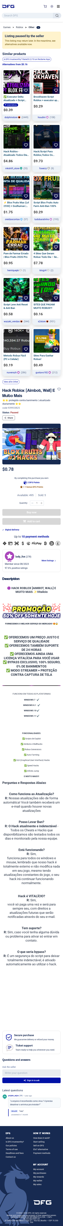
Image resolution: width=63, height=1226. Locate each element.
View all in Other (11, 382)
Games (7, 27)
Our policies (11, 1145)
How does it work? (41, 1138)
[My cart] (45, 6)
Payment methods (41, 1153)
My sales (37, 1184)
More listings (48, 560)
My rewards (38, 1177)
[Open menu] (58, 6)
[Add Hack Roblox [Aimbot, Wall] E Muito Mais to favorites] (59, 389)
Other (31, 27)
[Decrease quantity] (32, 503)
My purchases (39, 1173)
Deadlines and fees (15, 1153)
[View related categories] (38, 27)
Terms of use (12, 1149)
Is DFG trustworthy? (15, 1142)
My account (38, 1169)
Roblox (19, 27)
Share (10, 418)
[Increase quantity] (41, 503)
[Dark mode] (52, 6)
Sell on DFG (38, 1145)
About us (10, 1138)
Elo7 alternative (40, 1149)
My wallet (37, 1180)
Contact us (11, 1157)
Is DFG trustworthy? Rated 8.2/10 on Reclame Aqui (27, 59)
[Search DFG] (57, 15)
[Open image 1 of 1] (31, 444)
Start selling (39, 1142)
